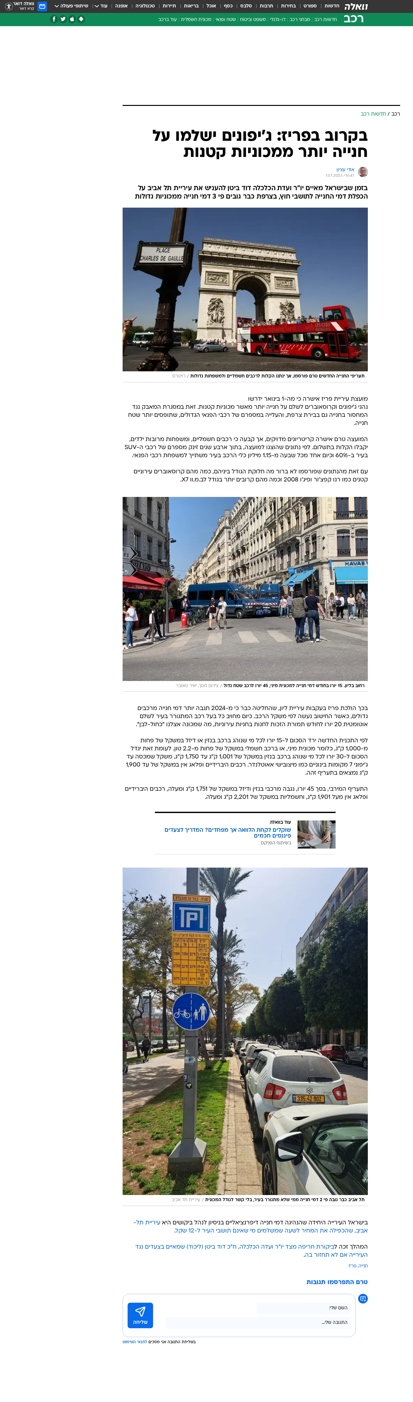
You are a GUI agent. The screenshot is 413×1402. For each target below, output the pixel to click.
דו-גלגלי (278, 20)
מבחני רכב (300, 20)
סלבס (246, 6)
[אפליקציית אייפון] (72, 19)
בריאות (191, 6)
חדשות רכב (325, 20)
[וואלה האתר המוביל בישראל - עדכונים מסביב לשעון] (356, 6)
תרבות (266, 6)
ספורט (310, 6)
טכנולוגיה (145, 6)
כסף (228, 6)
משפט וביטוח (253, 20)
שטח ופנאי (226, 20)
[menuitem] (328, 6)
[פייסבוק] (54, 19)
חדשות (332, 6)
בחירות (288, 6)
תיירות (169, 6)
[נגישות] (9, 7)
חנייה (363, 1266)
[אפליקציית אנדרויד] (81, 19)
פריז (352, 1266)
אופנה (121, 6)
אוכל (211, 6)
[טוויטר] (63, 19)
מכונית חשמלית (196, 20)
